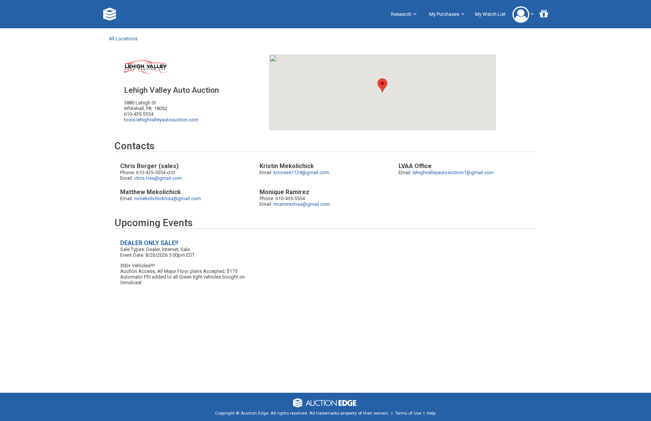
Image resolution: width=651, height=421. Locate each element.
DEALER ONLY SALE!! (149, 242)
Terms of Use (408, 413)
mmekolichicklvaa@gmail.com (167, 198)
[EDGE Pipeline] (109, 14)
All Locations (123, 38)
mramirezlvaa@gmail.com (302, 204)
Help (431, 413)
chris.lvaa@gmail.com (158, 178)
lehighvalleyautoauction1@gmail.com (453, 172)
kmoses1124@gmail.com (301, 172)
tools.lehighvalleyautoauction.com (161, 119)
